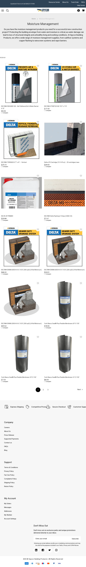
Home (34, 19)
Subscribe (75, 539)
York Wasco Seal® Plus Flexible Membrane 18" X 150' (18, 377)
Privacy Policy (9, 471)
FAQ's (83, 2)
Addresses (8, 511)
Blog (5, 450)
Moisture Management (46, 19)
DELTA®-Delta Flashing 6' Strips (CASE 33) (58, 216)
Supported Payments (11, 439)
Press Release (9, 435)
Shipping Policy (9, 483)
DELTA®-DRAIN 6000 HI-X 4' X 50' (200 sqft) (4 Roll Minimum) (64, 270)
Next (79, 390)
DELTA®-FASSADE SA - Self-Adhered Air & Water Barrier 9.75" (20, 107)
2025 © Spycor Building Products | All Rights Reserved (43, 559)
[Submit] (2, 10)
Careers (7, 427)
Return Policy (8, 486)
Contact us (8, 443)
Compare (5, 113)
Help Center (81, 5)
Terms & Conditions (11, 467)
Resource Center (54, 2)
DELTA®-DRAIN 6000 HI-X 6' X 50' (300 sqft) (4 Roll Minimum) (21, 270)
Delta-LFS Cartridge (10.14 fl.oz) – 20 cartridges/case (61, 162)
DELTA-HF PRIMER (7, 216)
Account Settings (10, 519)
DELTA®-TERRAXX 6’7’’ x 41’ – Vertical (14, 162)
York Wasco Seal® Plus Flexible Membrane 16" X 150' (61, 377)
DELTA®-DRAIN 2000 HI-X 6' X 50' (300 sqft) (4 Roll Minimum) (21, 323)
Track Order (75, 2)
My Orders (7, 504)
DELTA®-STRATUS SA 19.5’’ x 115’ (55, 106)
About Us (65, 2)
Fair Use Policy (9, 475)
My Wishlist (8, 515)
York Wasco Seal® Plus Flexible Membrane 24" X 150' (61, 323)
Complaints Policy (10, 479)
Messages (7, 507)
